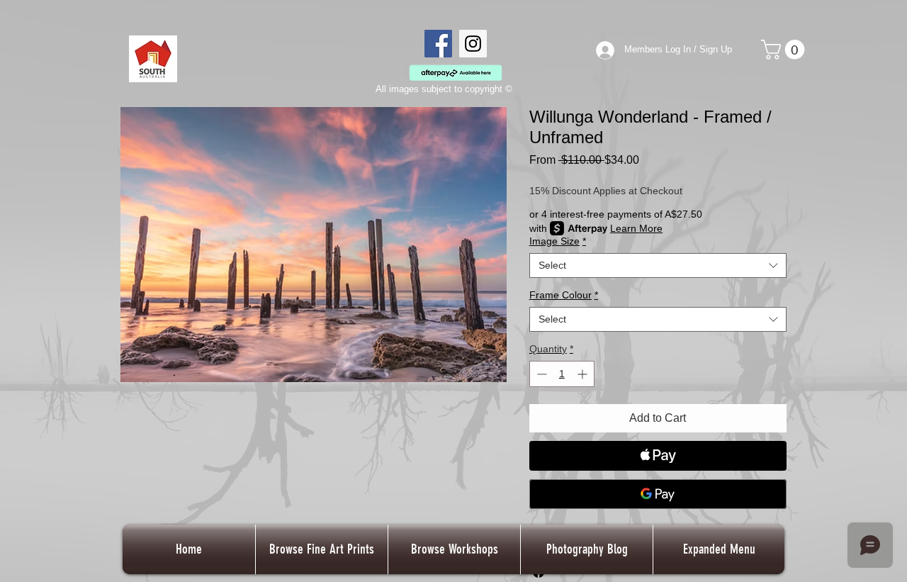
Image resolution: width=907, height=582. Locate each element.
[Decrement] (540, 374)
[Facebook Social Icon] (438, 43)
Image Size (557, 241)
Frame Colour (563, 295)
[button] (785, 50)
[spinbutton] (562, 374)
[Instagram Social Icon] (473, 43)
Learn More (636, 228)
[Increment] (583, 374)
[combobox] (658, 265)
